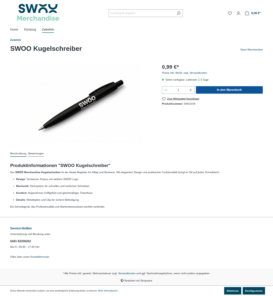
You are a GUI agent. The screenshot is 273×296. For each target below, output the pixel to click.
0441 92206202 (20, 241)
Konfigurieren (254, 290)
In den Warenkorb (229, 89)
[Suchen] (178, 13)
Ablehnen (233, 290)
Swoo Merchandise (251, 49)
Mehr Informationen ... (109, 290)
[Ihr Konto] (238, 13)
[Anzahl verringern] (166, 90)
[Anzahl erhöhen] (191, 90)
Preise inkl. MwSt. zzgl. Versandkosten (184, 72)
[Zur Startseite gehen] (38, 12)
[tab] (18, 154)
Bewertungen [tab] (36, 153)
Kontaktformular (39, 256)
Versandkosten (127, 273)
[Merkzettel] (230, 13)
